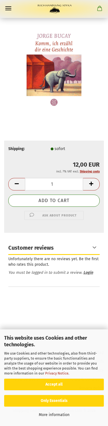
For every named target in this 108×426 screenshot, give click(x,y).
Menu (8, 8)
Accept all (54, 384)
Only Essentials (54, 400)
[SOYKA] (54, 9)
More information (54, 414)
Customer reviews (31, 247)
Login (88, 272)
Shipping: (16, 148)
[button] (16, 184)
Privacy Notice (56, 373)
